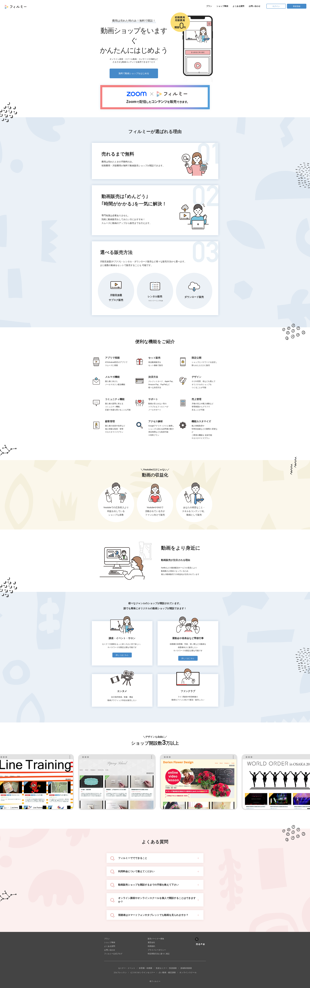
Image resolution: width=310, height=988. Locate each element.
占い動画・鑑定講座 (167, 972)
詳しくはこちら (122, 655)
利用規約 (151, 946)
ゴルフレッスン (120, 972)
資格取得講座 (186, 968)
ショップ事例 (222, 6)
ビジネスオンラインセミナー (142, 972)
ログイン (276, 6)
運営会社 (151, 942)
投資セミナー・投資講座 (166, 968)
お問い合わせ (254, 6)
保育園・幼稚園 (145, 968)
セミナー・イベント (126, 968)
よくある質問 (238, 6)
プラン (209, 6)
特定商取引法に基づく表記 (159, 954)
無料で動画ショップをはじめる (134, 73)
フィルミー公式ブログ (113, 954)
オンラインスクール (188, 972)
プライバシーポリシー (157, 950)
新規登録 (296, 6)
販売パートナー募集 (156, 939)
